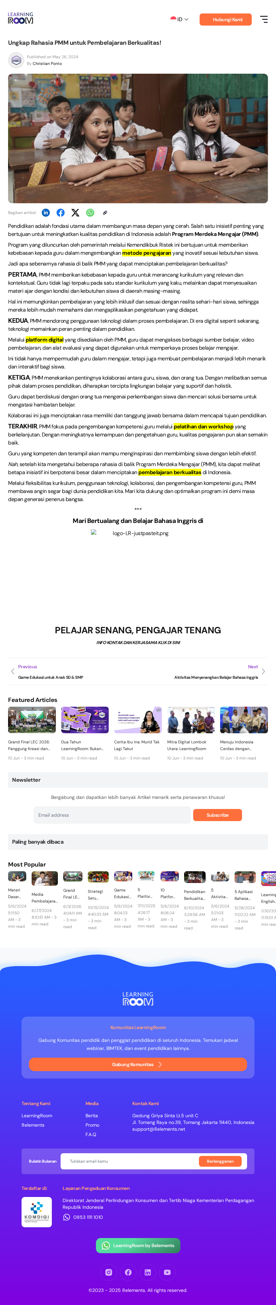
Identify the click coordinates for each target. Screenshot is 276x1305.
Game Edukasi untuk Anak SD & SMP (122, 893)
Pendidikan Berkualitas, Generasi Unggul (195, 895)
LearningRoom (37, 1116)
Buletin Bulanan (43, 1161)
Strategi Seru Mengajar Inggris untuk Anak (96, 895)
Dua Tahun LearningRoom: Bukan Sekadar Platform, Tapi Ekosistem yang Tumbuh (84, 745)
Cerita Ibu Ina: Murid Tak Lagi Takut (137, 745)
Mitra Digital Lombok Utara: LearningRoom (186, 745)
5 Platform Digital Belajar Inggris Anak (146, 893)
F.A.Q (90, 1134)
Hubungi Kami (228, 19)
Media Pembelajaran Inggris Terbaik (45, 898)
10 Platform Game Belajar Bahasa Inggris (169, 893)
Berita (91, 1116)
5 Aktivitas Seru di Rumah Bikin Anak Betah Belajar (219, 893)
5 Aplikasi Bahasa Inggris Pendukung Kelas (245, 895)
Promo (92, 1125)
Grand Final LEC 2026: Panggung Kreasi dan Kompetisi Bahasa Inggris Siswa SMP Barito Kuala (32, 745)
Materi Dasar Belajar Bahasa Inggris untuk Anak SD (16, 893)
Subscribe (218, 815)
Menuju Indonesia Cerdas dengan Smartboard (236, 745)
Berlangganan (220, 1161)
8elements (33, 1125)
